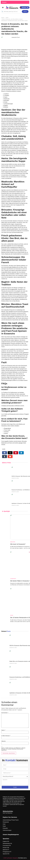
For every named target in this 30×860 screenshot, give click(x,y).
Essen (7, 17)
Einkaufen (12, 541)
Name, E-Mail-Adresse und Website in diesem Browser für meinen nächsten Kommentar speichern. (13, 749)
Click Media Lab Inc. (22, 857)
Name (3, 730)
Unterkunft (13, 578)
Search (25, 11)
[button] (3, 7)
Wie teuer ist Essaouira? (17, 544)
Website (3, 741)
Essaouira (4, 2)
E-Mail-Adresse (5, 735)
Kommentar (4, 712)
